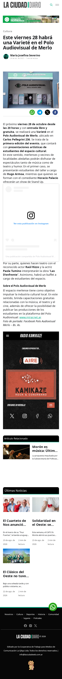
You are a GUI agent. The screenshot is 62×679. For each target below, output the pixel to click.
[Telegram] (39, 112)
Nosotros (9, 614)
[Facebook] (55, 112)
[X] (47, 112)
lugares (27, 618)
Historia (41, 614)
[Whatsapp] (32, 112)
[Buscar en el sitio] (51, 4)
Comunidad (53, 614)
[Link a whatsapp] (53, 605)
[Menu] (57, 5)
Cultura (7, 31)
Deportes (30, 614)
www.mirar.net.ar (30, 317)
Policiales (38, 618)
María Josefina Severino (25, 55)
